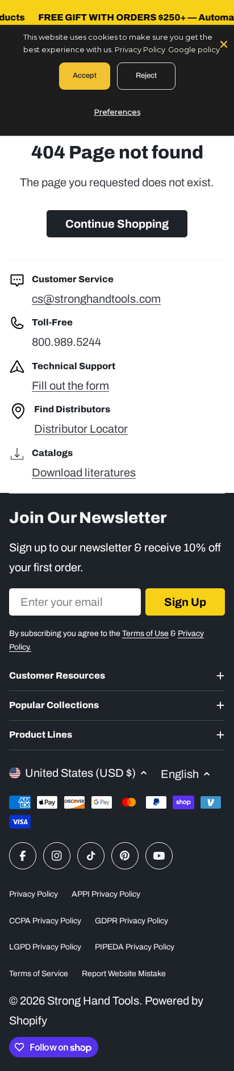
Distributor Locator (81, 428)
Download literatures (84, 472)
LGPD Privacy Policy (45, 947)
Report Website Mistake (124, 973)
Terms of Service (38, 973)
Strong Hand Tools (93, 1000)
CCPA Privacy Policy (45, 921)
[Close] (223, 43)
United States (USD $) (80, 773)
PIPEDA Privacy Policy (134, 947)
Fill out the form (70, 385)
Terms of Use (145, 633)
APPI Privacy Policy (106, 894)
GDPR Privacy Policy (131, 921)
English (180, 774)
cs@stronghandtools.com (96, 298)
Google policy (194, 49)
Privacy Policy (33, 894)
